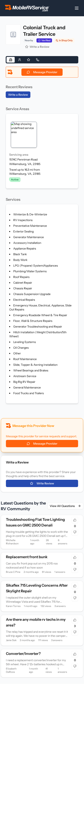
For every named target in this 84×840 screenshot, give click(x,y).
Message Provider (45, 72)
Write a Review (39, 47)
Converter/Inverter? (23, 653)
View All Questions (62, 506)
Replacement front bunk (27, 557)
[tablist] (42, 59)
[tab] (11, 60)
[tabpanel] (42, 236)
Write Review (45, 483)
